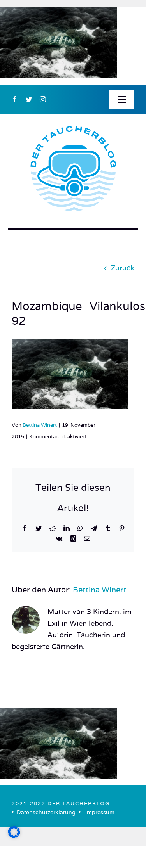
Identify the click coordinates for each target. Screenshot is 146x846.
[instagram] (43, 99)
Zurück (122, 267)
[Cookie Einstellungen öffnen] (14, 835)
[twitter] (29, 99)
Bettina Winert (40, 425)
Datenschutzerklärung (46, 812)
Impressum (99, 812)
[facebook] (15, 99)
